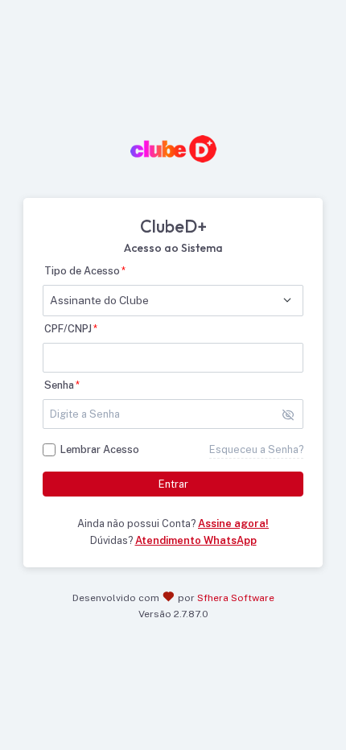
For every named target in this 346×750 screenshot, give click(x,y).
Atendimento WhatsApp (196, 540)
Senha (59, 385)
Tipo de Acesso (82, 271)
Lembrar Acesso (99, 449)
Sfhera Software (235, 598)
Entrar (173, 484)
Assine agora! (233, 523)
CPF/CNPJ (68, 329)
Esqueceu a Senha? (256, 449)
